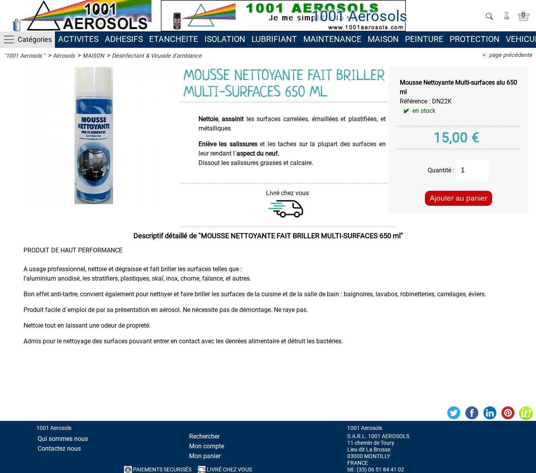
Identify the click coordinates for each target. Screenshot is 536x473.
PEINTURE (424, 39)
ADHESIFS (124, 39)
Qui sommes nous (63, 438)
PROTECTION (475, 39)
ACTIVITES (78, 39)
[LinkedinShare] (490, 413)
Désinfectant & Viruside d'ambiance (157, 56)
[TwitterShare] (453, 413)
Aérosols (64, 56)
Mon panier (205, 456)
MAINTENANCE (332, 39)
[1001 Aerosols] (80, 15)
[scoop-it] (526, 413)
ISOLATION (224, 39)
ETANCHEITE (173, 39)
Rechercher (204, 436)
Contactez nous (59, 448)
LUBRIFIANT (274, 39)
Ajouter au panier (458, 198)
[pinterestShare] (508, 413)
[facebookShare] (471, 413)
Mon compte (206, 446)
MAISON (383, 39)
